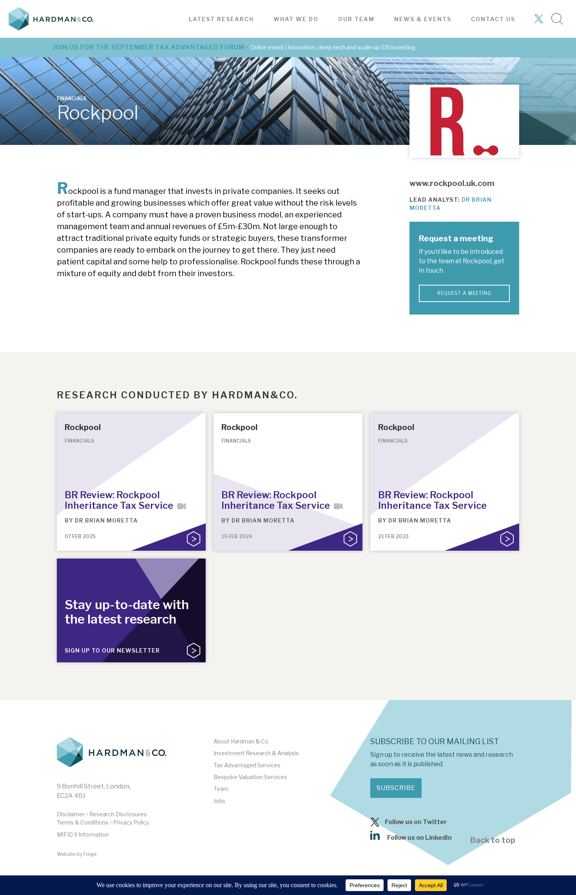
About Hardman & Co (241, 741)
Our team (356, 19)
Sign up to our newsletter (112, 650)
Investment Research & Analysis (256, 753)
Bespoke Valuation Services (250, 777)
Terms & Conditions (83, 822)
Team (221, 788)
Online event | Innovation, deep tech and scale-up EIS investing (332, 47)
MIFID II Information (83, 834)
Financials (71, 98)
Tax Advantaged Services (247, 765)
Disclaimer (71, 814)
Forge (89, 854)
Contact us (493, 19)
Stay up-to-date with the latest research (127, 612)
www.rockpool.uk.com (451, 183)
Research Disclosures (118, 814)
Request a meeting (464, 293)
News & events (422, 19)
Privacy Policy (131, 822)
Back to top (492, 840)
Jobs (219, 800)
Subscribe (396, 788)
